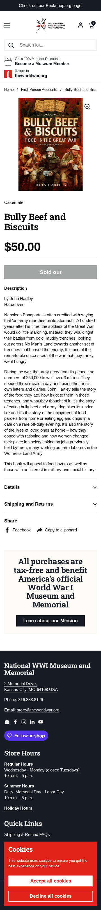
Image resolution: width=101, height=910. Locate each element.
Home (9, 89)
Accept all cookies (50, 881)
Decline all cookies (51, 896)
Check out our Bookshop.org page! (50, 6)
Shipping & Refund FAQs (27, 834)
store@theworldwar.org (38, 710)
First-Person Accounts (39, 89)
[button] (91, 25)
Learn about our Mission (50, 620)
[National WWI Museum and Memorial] (50, 25)
